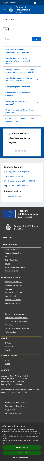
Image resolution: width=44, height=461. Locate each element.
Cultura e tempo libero (13, 285)
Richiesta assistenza (13, 413)
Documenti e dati (11, 270)
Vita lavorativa (10, 289)
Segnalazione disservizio (14, 406)
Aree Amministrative (13, 253)
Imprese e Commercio (13, 292)
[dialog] (22, 442)
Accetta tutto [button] (22, 447)
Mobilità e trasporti (12, 303)
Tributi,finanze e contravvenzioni (17, 321)
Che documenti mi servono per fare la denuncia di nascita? (20, 119)
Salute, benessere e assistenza (17, 328)
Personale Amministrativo (15, 267)
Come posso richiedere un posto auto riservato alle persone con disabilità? (19, 70)
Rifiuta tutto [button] (22, 453)
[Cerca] (39, 9)
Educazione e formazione (14, 314)
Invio (36, 39)
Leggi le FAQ (10, 409)
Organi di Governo (12, 249)
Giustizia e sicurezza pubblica (16, 317)
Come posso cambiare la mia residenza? (16, 102)
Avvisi (7, 350)
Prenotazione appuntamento (16, 402)
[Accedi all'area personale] (35, 2)
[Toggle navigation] (4, 9)
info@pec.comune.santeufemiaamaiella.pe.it (22, 389)
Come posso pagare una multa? (17, 86)
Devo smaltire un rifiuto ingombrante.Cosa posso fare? (17, 51)
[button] (22, 457)
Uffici (7, 256)
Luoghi (7, 360)
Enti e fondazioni (11, 260)
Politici (7, 263)
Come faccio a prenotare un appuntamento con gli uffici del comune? (17, 61)
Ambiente (9, 324)
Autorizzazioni (10, 332)
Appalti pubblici (11, 296)
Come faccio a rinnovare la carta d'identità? (17, 94)
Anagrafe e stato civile (13, 281)
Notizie (8, 343)
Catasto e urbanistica (13, 299)
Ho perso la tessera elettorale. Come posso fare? (19, 111)
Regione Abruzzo (9, 2)
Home (5, 19)
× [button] (41, 425)
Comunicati (9, 346)
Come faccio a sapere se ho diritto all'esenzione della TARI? (18, 79)
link (9, 443)
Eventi (7, 363)
